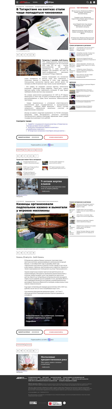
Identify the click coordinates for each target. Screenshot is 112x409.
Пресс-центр (45, 377)
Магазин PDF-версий (56, 377)
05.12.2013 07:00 (20, 6)
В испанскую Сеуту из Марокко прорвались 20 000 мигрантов (84, 107)
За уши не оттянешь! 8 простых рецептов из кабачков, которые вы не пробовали (86, 60)
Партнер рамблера (42, 402)
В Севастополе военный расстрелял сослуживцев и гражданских (85, 101)
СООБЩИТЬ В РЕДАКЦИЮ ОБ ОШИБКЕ (68, 380)
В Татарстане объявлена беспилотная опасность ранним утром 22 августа (82, 38)
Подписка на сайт (33, 379)
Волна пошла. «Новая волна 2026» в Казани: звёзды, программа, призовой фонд (82, 12)
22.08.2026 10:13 (20, 201)
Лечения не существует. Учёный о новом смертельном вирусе (85, 221)
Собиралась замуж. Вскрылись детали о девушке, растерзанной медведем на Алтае (84, 70)
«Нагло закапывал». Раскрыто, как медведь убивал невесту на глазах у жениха (85, 65)
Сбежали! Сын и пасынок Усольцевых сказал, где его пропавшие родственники (86, 227)
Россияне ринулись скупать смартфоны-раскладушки (83, 96)
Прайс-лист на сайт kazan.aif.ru (80, 379)
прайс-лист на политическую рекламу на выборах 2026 (42, 380)
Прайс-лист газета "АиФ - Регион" (61, 379)
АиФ (56, 249)
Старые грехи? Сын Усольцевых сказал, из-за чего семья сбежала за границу (85, 211)
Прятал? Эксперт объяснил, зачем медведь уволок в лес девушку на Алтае (85, 232)
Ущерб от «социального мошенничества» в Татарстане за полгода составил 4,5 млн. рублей (46, 125)
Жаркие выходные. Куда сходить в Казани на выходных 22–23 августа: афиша (82, 32)
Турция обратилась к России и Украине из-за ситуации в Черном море (84, 91)
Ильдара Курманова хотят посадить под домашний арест (31, 162)
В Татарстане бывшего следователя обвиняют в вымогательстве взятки (29, 173)
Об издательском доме (34, 377)
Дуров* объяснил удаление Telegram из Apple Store (85, 85)
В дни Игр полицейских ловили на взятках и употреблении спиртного (42, 128)
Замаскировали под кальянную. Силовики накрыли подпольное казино (45, 317)
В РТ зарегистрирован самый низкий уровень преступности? (57, 167)
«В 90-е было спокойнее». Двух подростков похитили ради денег (85, 215)
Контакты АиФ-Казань (45, 379)
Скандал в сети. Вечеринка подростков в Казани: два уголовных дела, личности (82, 19)
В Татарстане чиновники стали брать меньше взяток (46, 131)
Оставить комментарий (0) (56, 137)
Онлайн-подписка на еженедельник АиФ (73, 377)
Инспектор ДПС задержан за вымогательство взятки (56, 162)
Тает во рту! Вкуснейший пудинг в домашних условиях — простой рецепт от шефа (85, 205)
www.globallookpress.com (23, 51)
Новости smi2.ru (21, 195)
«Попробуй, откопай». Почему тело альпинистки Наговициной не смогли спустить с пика (85, 54)
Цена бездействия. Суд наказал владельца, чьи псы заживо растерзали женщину (82, 25)
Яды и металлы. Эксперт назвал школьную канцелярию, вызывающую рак (84, 76)
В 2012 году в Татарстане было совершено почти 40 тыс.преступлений (31, 168)
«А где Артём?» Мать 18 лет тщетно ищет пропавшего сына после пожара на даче (85, 49)
